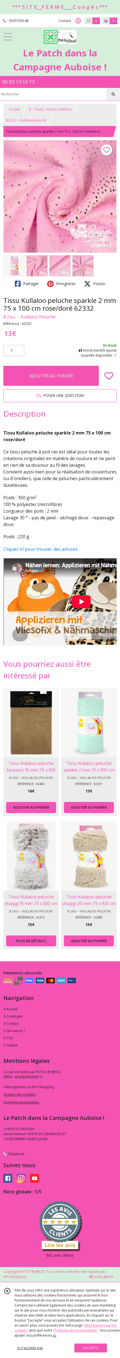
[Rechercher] (113, 94)
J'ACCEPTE (91, 1347)
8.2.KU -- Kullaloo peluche (26, 120)
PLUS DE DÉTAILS (31, 940)
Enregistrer (65, 283)
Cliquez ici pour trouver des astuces (40, 549)
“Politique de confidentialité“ (75, 1330)
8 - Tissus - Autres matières (50, 109)
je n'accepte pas (30, 1347)
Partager (30, 283)
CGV (9, 1038)
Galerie (12, 1045)
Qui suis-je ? (15, 1030)
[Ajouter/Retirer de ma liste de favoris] (108, 375)
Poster (98, 283)
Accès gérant (103, 1276)
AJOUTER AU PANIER (51, 376)
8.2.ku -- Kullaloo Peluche (29, 317)
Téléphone (16, 1154)
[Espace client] (78, 21)
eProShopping (14, 1276)
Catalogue (14, 1016)
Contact (65, 20)
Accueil (14, 109)
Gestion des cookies (19, 1094)
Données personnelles (21, 1102)
